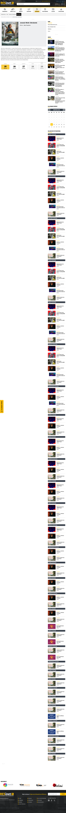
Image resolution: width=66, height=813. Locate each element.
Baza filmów (19, 14)
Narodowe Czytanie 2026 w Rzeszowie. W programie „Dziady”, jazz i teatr (60, 67)
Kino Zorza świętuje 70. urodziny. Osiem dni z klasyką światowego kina (60, 72)
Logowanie (21, 800)
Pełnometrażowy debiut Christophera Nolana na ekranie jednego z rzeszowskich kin (59, 85)
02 (54, 126)
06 (64, 126)
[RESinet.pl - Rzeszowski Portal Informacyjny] (7, 4)
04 (59, 126)
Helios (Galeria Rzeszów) (52, 24)
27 (56, 124)
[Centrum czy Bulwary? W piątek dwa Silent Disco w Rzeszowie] (51, 54)
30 (64, 124)
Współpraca (31, 800)
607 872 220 (4, 799)
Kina (7, 14)
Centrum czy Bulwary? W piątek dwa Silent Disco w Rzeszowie (60, 55)
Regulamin (40, 800)
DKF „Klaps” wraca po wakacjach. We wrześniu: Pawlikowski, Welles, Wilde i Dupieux (60, 61)
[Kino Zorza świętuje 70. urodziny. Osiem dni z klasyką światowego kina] (51, 72)
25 (51, 124)
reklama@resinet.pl (11, 799)
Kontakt (20, 802)
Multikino (49, 28)
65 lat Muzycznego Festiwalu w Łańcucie (61, 165)
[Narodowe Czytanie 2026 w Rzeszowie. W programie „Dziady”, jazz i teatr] (51, 66)
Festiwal (58, 624)
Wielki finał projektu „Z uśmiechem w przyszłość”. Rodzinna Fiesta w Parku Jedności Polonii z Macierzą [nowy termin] (60, 92)
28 (59, 124)
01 (51, 126)
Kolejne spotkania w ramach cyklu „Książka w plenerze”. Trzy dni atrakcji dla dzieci (60, 78)
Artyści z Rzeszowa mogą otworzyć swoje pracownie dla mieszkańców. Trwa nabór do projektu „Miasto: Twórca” (60, 100)
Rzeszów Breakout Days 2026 (60, 626)
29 (61, 124)
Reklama (30, 798)
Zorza (49, 31)
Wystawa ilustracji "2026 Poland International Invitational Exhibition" (61, 140)
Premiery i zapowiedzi (12, 14)
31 (49, 126)
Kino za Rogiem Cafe (51, 26)
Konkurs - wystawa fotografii (60, 158)
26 (54, 124)
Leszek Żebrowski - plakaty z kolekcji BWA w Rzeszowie (61, 145)
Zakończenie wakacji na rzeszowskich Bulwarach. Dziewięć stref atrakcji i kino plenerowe (60, 49)
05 (61, 126)
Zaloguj (57, 4)
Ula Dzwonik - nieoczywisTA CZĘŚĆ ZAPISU (61, 152)
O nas (20, 798)
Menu (62, 4)
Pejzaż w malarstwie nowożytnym (60, 172)
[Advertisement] (33, 771)
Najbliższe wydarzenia (54, 131)
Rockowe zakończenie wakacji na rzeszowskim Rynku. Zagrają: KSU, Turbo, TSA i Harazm (59, 43)
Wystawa (58, 136)
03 (56, 126)
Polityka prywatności (42, 798)
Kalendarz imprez (52, 106)
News (49, 37)
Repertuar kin (3, 14)
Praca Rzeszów (41, 802)
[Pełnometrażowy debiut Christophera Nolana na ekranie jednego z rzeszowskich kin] (51, 84)
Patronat (30, 802)
